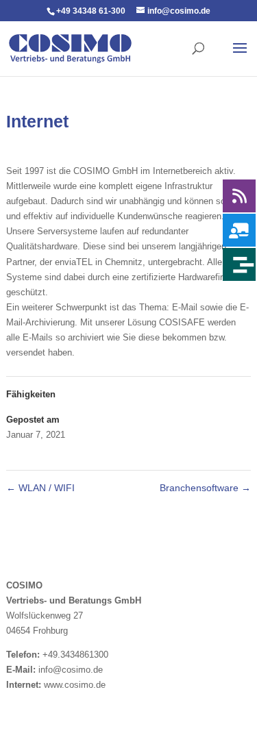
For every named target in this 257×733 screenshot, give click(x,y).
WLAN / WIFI (40, 487)
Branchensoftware (205, 487)
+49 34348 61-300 (90, 11)
